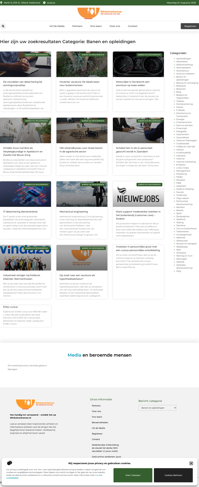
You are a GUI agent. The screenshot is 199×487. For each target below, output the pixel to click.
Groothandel (182, 143)
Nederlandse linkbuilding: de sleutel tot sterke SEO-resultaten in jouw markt (105, 448)
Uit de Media (98, 428)
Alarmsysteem (183, 67)
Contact (132, 26)
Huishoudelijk (183, 152)
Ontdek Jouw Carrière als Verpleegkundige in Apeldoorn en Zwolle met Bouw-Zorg (23, 151)
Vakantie (180, 237)
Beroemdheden (100, 422)
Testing (180, 222)
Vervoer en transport (186, 243)
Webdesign (182, 246)
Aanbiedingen (183, 58)
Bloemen (181, 89)
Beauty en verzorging (187, 83)
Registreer (97, 433)
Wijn (178, 249)
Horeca (180, 149)
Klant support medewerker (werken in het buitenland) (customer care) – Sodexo (138, 215)
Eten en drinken (184, 125)
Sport (179, 213)
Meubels (180, 180)
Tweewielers (182, 231)
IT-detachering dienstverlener (20, 211)
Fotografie (181, 131)
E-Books (180, 110)
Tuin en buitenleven (186, 228)
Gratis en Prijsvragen (186, 140)
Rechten (180, 207)
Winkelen (181, 253)
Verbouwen (182, 240)
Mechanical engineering (74, 211)
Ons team (96, 26)
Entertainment (184, 122)
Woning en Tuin (184, 255)
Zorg (178, 271)
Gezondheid (182, 137)
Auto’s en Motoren (185, 73)
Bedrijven (181, 86)
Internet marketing (186, 161)
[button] (191, 463)
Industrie (180, 155)
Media (179, 177)
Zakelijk (180, 262)
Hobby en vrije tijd (185, 146)
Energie (180, 119)
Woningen (181, 259)
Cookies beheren (173, 475)
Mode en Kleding (185, 189)
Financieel (181, 128)
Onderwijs (181, 195)
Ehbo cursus (10, 306)
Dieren (179, 107)
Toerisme (180, 225)
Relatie (179, 210)
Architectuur (182, 70)
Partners (77, 26)
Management (183, 170)
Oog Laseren (182, 198)
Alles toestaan (133, 475)
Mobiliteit (181, 186)
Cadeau (180, 101)
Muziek (180, 192)
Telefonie (180, 219)
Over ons (115, 26)
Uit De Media (57, 26)
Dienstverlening (184, 104)
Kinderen (181, 164)
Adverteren (182, 61)
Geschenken (182, 134)
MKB (178, 183)
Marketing (181, 174)
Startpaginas (182, 216)
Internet (180, 158)
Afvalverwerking (184, 64)
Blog (178, 92)
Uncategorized (183, 234)
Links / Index (182, 168)
